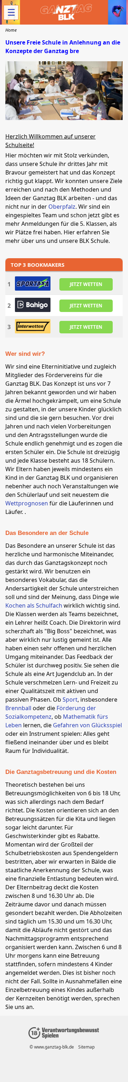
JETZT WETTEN (86, 284)
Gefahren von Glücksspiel (87, 725)
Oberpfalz (61, 206)
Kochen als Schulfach (33, 605)
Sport (70, 699)
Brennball (18, 708)
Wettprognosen (26, 503)
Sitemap (86, 1047)
